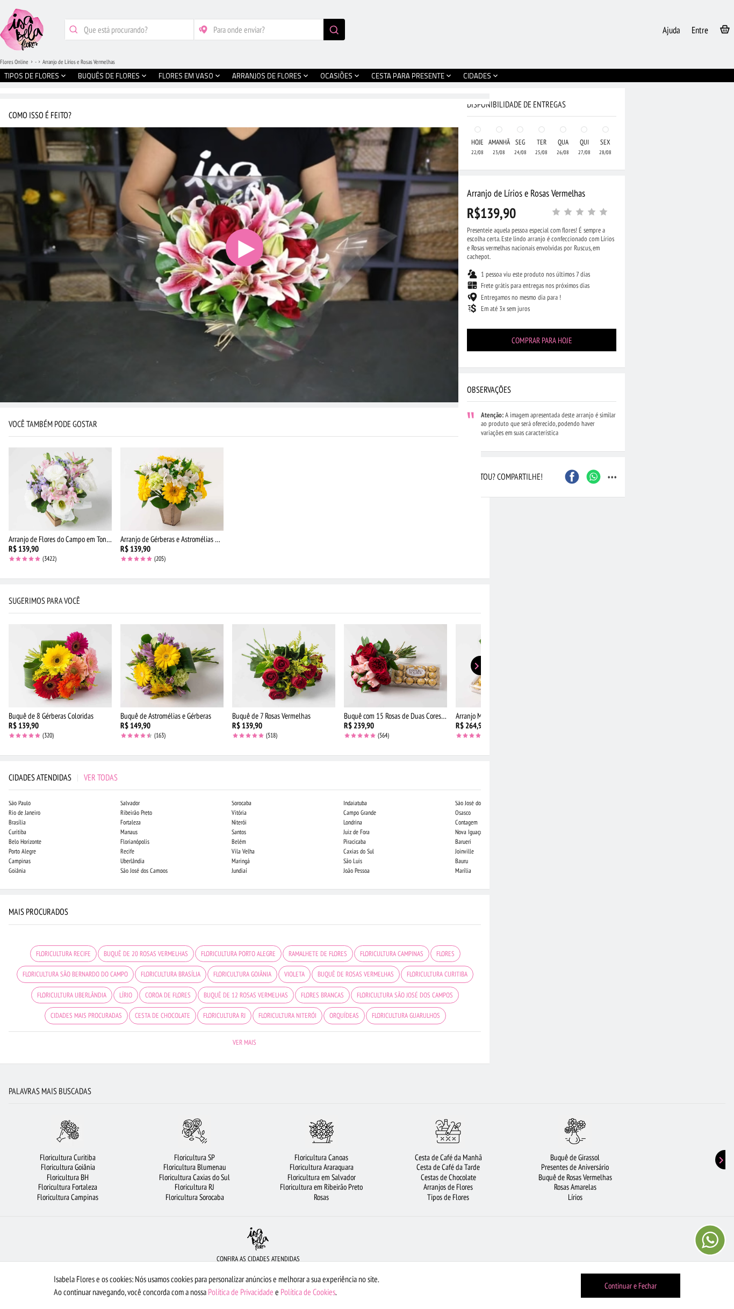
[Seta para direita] (479, 229)
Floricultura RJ (194, 1187)
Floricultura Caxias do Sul (194, 1177)
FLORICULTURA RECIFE (63, 953)
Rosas (321, 1197)
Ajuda (671, 30)
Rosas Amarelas (575, 1187)
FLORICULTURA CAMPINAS (391, 953)
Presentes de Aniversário (575, 1167)
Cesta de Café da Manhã (448, 1157)
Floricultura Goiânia (68, 1167)
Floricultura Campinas (67, 1197)
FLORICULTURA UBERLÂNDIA (71, 995)
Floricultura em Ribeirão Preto (321, 1187)
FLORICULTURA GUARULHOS (406, 1015)
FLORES (445, 953)
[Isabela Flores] (258, 1238)
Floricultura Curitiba (68, 1157)
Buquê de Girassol (575, 1157)
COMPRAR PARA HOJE (542, 340)
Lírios (575, 1197)
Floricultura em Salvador (321, 1177)
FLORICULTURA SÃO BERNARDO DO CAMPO (75, 974)
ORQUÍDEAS (344, 1015)
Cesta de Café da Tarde (448, 1167)
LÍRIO (125, 995)
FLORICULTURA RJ (224, 1015)
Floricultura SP (194, 1157)
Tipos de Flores (448, 1197)
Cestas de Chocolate (448, 1177)
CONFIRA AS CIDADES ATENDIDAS (258, 1258)
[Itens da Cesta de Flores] (725, 31)
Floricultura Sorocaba (194, 1197)
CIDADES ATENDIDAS (63, 777)
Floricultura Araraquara (322, 1167)
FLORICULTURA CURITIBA (437, 974)
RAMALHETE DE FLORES (318, 953)
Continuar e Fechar (631, 1286)
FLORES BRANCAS (322, 995)
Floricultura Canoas (321, 1157)
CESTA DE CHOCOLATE (162, 1015)
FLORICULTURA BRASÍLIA (170, 974)
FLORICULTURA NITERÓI (287, 1015)
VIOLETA (294, 974)
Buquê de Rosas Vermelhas (575, 1177)
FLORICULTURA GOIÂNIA (242, 974)
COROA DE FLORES (168, 995)
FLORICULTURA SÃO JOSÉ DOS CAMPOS (405, 995)
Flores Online (14, 62)
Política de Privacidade (241, 1291)
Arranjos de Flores (448, 1187)
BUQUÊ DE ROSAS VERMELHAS (356, 974)
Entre (700, 30)
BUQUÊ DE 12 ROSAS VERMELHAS (246, 995)
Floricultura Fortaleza (67, 1187)
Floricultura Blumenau (194, 1167)
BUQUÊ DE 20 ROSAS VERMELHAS (146, 953)
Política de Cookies (307, 1291)
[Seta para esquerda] (10, 229)
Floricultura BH (68, 1177)
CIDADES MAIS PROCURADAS (86, 1015)
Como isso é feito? (40, 115)
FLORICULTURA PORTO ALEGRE (238, 953)
